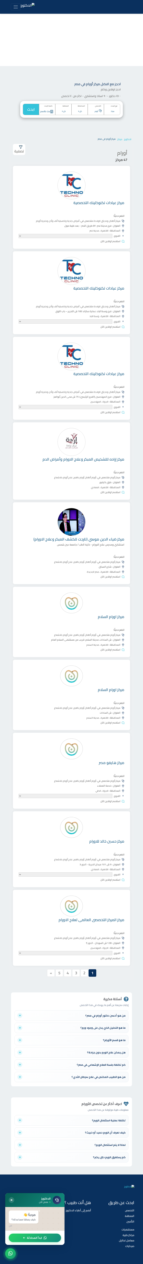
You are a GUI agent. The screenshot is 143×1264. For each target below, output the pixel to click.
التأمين (130, 1221)
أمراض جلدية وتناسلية (68, 221)
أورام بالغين (78, 477)
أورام (38, 221)
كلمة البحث (48, 106)
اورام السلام (111, 616)
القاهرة (104, 231)
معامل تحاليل (126, 1240)
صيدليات (129, 1246)
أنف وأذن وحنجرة (49, 221)
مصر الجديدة (93, 572)
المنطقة (129, 1216)
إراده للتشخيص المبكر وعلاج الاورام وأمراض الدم (83, 459)
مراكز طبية (128, 1235)
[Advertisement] (71, 39)
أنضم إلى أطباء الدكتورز (78, 1210)
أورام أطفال (90, 477)
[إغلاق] (11, 1200)
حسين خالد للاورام (106, 841)
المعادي (95, 487)
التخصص (129, 1210)
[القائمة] (16, 6)
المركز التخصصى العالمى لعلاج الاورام (91, 919)
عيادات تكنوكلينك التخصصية (98, 202)
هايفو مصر (111, 762)
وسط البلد (94, 316)
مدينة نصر (94, 231)
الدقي (98, 791)
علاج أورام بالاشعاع (63, 477)
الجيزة (105, 402)
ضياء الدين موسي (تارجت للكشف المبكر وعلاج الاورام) (78, 539)
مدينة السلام (92, 645)
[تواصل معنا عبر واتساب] (10, 1253)
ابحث (31, 109)
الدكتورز (127, 139)
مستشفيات (128, 1229)
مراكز (119, 139)
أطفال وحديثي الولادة (104, 221)
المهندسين (95, 402)
